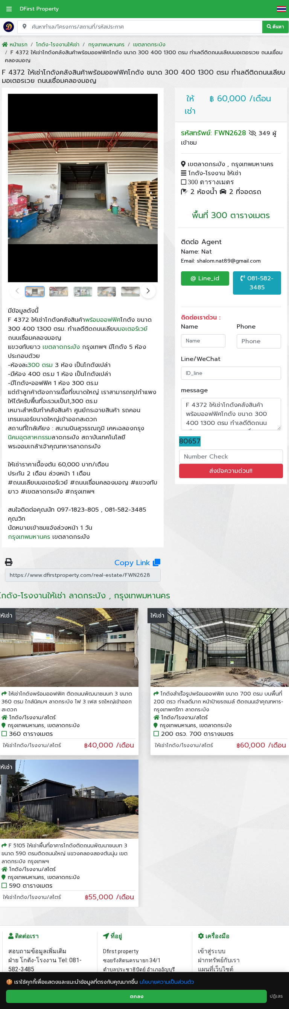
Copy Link (133, 562)
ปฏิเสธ (276, 996)
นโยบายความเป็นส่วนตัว (167, 982)
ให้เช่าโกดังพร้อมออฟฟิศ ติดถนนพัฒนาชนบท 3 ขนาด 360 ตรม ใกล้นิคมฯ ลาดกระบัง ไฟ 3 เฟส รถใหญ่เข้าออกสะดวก (67, 702)
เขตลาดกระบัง (61, 347)
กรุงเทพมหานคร (29, 536)
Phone (246, 326)
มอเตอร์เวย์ (133, 328)
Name (189, 326)
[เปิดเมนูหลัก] (9, 9)
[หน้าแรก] (8, 26)
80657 (190, 441)
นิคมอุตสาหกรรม (30, 437)
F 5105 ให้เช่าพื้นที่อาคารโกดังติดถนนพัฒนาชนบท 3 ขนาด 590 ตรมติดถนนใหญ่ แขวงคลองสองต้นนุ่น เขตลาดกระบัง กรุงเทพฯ (65, 853)
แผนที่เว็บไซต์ (215, 969)
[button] (148, 290)
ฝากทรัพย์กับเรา (219, 960)
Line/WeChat (201, 359)
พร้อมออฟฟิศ (102, 319)
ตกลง (136, 996)
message (194, 390)
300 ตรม (40, 365)
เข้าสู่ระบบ (211, 951)
